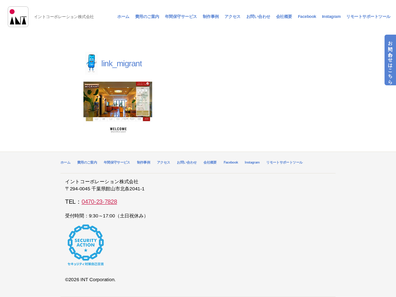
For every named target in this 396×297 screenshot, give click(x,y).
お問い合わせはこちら (390, 60)
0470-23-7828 (99, 201)
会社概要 (284, 16)
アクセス (233, 16)
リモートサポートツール (368, 16)
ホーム (123, 16)
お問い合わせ (258, 16)
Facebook (307, 16)
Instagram (331, 16)
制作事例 (211, 16)
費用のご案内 (147, 16)
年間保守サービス (181, 16)
